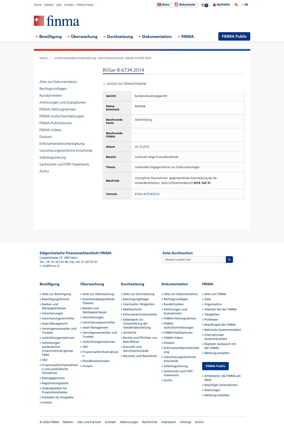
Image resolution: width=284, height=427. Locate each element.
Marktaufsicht (132, 309)
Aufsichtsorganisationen (58, 337)
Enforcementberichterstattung (75, 58)
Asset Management (55, 323)
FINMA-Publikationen (55, 123)
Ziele (207, 299)
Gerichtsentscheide (111, 58)
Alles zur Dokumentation (58, 82)
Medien (49, 4)
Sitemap (185, 422)
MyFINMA (223, 4)
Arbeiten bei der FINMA (220, 309)
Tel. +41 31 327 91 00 (54, 262)
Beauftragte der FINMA (220, 324)
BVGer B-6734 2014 (138, 58)
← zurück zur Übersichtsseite (124, 83)
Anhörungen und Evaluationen (62, 102)
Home (37, 4)
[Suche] (236, 5)
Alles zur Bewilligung (56, 294)
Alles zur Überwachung (98, 294)
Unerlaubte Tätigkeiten (138, 304)
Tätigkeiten (212, 314)
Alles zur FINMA (215, 294)
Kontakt (69, 4)
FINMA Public (215, 366)
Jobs (58, 4)
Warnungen (212, 390)
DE (246, 4)
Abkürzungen (129, 422)
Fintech (47, 402)
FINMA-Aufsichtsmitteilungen (61, 116)
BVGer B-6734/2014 (147, 194)
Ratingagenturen (53, 378)
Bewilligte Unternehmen (221, 385)
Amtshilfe (129, 332)
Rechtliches (149, 422)
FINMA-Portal (85, 4)
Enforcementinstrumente (140, 314)
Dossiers (45, 137)
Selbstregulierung (52, 157)
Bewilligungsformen (55, 299)
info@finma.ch (51, 266)
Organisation (213, 304)
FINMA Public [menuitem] (234, 36)
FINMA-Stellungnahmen (57, 109)
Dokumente (187, 4)
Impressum (168, 422)
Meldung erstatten (216, 353)
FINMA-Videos (50, 130)
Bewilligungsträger (136, 299)
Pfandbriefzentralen (96, 361)
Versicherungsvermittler (58, 318)
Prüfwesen (211, 319)
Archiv (44, 171)
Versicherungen (52, 313)
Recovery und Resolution (140, 356)
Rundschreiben (50, 95)
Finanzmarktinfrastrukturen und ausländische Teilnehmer (60, 369)
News (165, 4)
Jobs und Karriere (89, 422)
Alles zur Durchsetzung (138, 294)
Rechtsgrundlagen (53, 89)
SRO (44, 360)
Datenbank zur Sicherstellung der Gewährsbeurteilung (137, 323)
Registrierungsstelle (55, 383)
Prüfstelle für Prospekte (57, 397)
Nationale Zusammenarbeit (222, 329)
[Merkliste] (203, 5)
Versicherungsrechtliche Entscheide (65, 150)
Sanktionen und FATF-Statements (64, 164)
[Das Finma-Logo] (57, 21)
